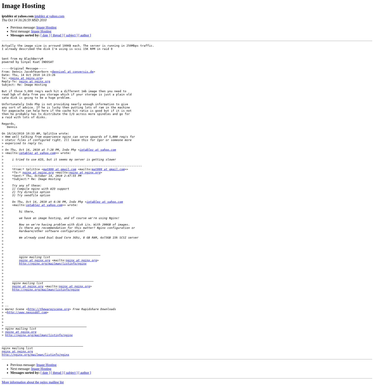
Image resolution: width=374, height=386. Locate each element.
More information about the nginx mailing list (33, 382)
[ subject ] (70, 35)
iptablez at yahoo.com (49, 16)
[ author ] (84, 35)
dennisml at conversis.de (73, 71)
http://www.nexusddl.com (27, 312)
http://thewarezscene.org (48, 309)
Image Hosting (46, 27)
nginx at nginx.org (26, 78)
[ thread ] (57, 35)
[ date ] (45, 35)
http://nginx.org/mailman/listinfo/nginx (53, 263)
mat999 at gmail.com (59, 169)
